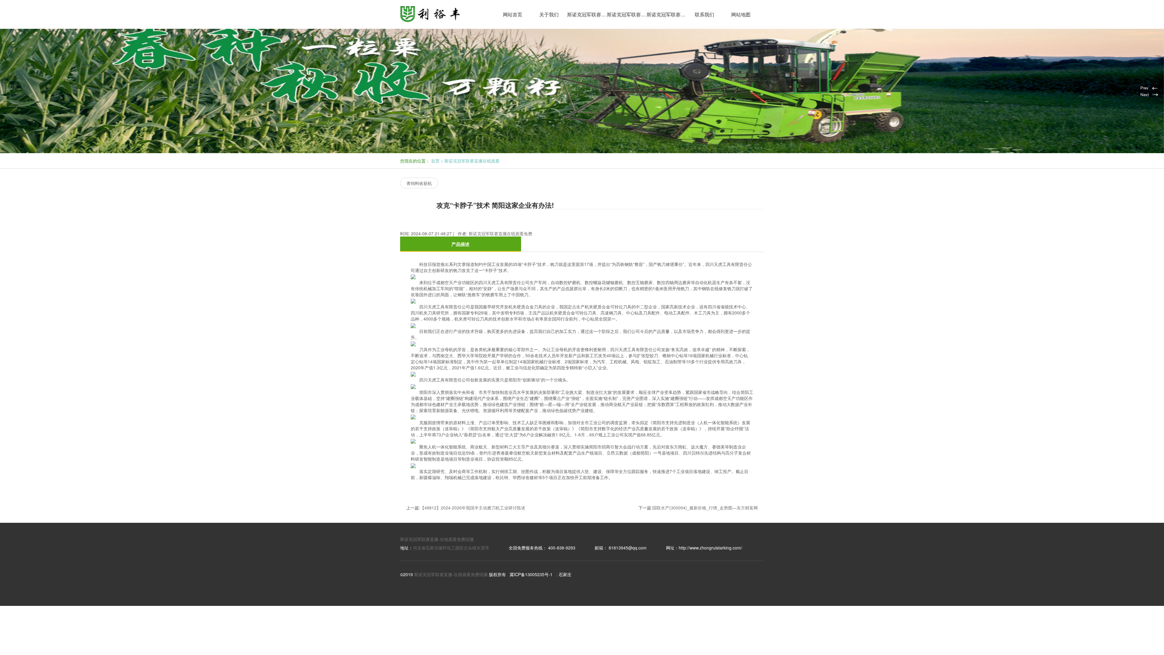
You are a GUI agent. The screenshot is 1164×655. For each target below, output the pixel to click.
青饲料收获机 (419, 183)
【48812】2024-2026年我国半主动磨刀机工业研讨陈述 (472, 508)
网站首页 (512, 14)
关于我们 (549, 14)
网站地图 (741, 14)
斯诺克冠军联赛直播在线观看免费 (627, 14)
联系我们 (704, 14)
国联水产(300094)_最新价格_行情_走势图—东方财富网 (705, 508)
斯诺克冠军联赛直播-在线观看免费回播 (437, 539)
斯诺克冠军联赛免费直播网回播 (666, 14)
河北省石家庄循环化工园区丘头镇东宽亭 (451, 548)
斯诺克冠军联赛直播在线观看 (587, 14)
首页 (435, 161)
